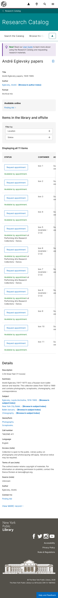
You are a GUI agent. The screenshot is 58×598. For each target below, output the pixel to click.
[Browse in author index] (29, 85)
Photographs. (8, 422)
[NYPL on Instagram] (46, 537)
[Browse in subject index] (34, 406)
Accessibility (49, 543)
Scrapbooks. (7, 425)
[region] (29, 252)
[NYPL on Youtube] (52, 537)
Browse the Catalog (39, 36)
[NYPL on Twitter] (40, 537)
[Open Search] (45, 4)
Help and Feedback (47, 595)
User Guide (28, 47)
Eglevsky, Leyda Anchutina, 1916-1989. (19, 400)
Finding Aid (7, 499)
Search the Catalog (14, 36)
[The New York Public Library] (3, 4)
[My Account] (29, 4)
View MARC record (12, 506)
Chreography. (8, 413)
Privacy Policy (48, 547)
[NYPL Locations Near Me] (37, 4)
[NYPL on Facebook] (34, 537)
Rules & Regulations (46, 552)
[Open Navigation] (53, 4)
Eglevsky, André (9, 85)
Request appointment (16, 167)
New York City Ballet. (11, 406)
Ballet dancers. (8, 409)
